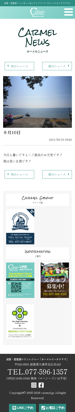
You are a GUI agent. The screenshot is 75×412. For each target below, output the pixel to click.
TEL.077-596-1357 (37, 371)
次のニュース (19, 66)
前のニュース (57, 66)
